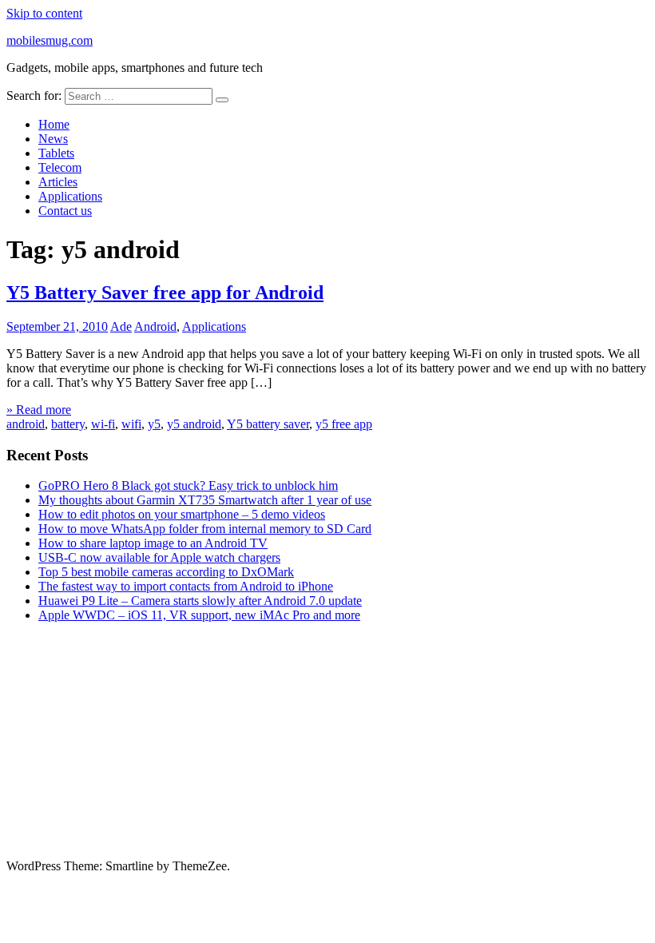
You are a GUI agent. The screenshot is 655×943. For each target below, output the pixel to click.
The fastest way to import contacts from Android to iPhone (185, 586)
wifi (131, 424)
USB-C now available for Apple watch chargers (159, 557)
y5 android (194, 424)
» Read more (38, 409)
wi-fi (103, 424)
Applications (70, 196)
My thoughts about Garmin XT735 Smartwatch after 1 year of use (204, 500)
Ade (121, 326)
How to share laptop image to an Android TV (153, 543)
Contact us (65, 210)
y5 (154, 424)
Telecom (59, 167)
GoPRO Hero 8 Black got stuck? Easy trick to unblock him (188, 485)
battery (68, 424)
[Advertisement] (327, 747)
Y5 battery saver (268, 424)
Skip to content (44, 13)
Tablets (56, 153)
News (53, 138)
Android (155, 326)
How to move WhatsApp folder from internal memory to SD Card (204, 528)
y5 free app (344, 424)
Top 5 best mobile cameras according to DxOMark (166, 572)
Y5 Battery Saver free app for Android (165, 292)
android (25, 424)
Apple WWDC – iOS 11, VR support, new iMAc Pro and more (199, 615)
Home (53, 124)
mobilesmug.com (49, 40)
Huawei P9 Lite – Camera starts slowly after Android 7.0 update (200, 600)
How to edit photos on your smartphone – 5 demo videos (181, 514)
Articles (57, 182)
